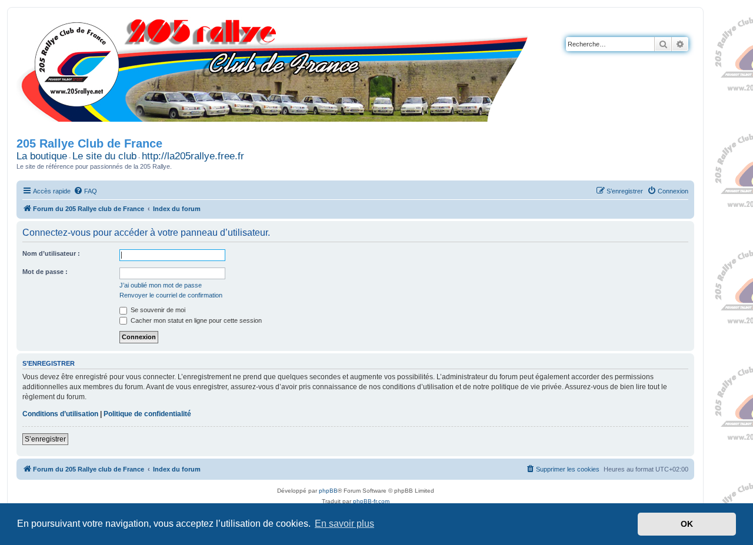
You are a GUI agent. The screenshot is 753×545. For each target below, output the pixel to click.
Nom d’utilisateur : (51, 253)
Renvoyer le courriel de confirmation (170, 295)
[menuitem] (85, 191)
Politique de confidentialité (147, 414)
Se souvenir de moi (157, 309)
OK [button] (687, 524)
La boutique (41, 156)
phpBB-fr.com (371, 501)
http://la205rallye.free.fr (193, 156)
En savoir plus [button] (344, 524)
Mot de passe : (45, 271)
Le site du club (104, 156)
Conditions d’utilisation (60, 414)
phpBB (328, 490)
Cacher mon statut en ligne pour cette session (195, 320)
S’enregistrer (45, 439)
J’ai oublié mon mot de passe (160, 285)
